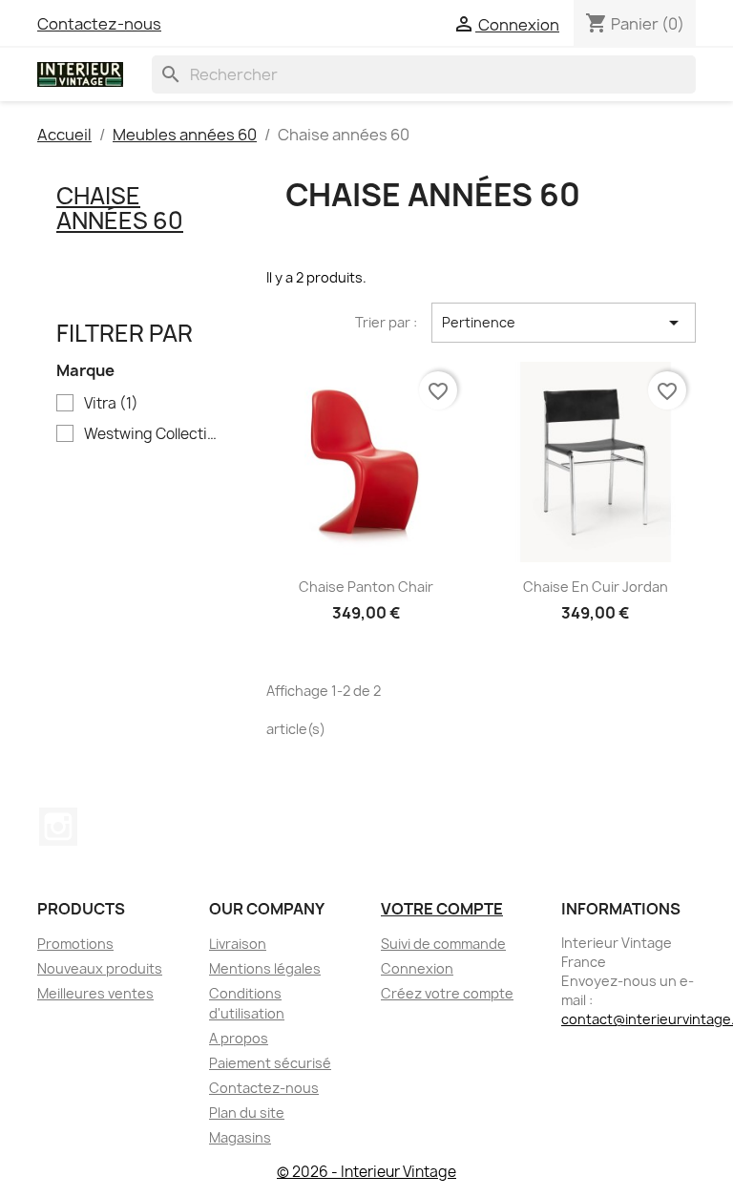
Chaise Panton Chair (366, 587)
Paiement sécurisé (270, 1063)
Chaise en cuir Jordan (595, 587)
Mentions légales (265, 968)
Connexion (417, 968)
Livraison (237, 943)
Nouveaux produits (99, 968)
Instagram (58, 827)
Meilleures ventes (95, 993)
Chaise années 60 (119, 208)
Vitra (111, 403)
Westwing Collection (151, 434)
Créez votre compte (447, 993)
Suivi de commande (443, 943)
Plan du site (246, 1112)
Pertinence (563, 322)
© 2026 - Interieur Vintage (366, 1172)
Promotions (75, 943)
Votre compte (442, 908)
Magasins (240, 1137)
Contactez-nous (99, 23)
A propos (238, 1038)
